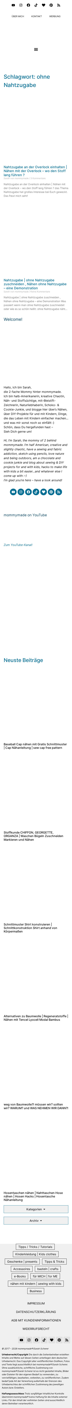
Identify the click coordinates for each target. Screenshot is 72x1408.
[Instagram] (21, 5)
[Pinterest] (51, 5)
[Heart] (43, 5)
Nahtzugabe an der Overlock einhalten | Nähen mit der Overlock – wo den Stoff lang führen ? (35, 171)
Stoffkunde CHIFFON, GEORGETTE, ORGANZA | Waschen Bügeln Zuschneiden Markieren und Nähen (33, 836)
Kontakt (36, 16)
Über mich (18, 16)
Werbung (55, 16)
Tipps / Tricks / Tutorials (35, 1247)
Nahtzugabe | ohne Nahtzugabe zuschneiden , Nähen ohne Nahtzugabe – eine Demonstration (35, 284)
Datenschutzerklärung (36, 1312)
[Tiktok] (36, 5)
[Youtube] (13, 5)
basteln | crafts (47, 1269)
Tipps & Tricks (54, 1261)
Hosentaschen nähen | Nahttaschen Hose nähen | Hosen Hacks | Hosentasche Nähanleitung (33, 1196)
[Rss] (58, 5)
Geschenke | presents (22, 1261)
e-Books (20, 1276)
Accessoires (21, 1269)
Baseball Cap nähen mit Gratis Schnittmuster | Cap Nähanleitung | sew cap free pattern (35, 746)
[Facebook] (28, 5)
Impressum (36, 1303)
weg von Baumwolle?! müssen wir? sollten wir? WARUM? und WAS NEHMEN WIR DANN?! (36, 1106)
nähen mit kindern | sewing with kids (35, 1283)
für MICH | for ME (45, 1276)
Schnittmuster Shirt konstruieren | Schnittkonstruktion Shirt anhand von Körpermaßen (30, 928)
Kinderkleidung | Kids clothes (35, 1254)
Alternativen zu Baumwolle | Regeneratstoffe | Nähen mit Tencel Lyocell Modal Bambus (36, 1017)
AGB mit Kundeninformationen (36, 1320)
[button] (36, 49)
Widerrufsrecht (36, 1329)
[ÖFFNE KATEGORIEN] (44, 1209)
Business (36, 1291)
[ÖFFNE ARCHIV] (41, 1220)
